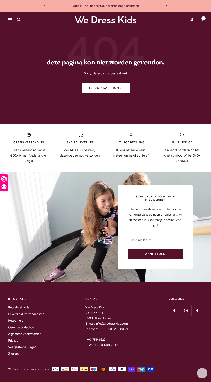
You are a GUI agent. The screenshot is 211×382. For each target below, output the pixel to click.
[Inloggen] (192, 19)
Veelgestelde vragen (22, 347)
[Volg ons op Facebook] (174, 310)
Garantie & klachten (21, 327)
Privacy (13, 340)
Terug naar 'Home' (105, 87)
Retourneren (16, 321)
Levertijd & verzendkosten (26, 314)
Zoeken (13, 354)
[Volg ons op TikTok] (197, 310)
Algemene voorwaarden (24, 334)
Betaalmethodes (19, 307)
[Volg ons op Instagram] (185, 310)
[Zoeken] (19, 19)
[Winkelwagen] (201, 19)
